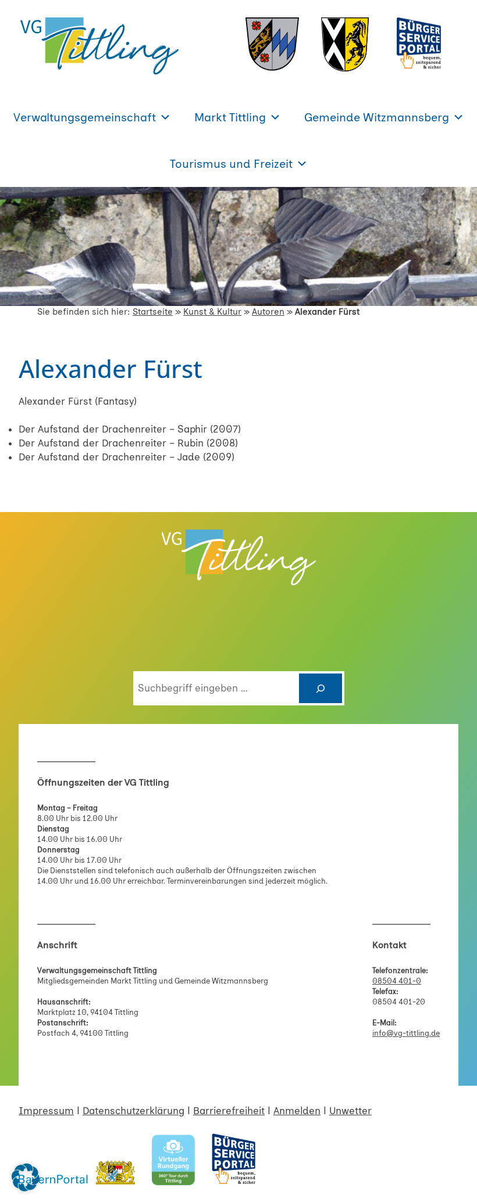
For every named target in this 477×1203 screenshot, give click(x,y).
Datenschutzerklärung (133, 1110)
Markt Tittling (230, 117)
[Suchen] (320, 688)
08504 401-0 (396, 981)
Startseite (153, 312)
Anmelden (297, 1110)
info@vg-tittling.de (406, 1033)
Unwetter (350, 1110)
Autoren (268, 312)
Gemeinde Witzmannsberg (376, 117)
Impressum (46, 1110)
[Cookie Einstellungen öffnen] (26, 1188)
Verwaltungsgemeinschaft (84, 117)
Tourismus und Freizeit (231, 164)
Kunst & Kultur (212, 312)
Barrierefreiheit (229, 1110)
